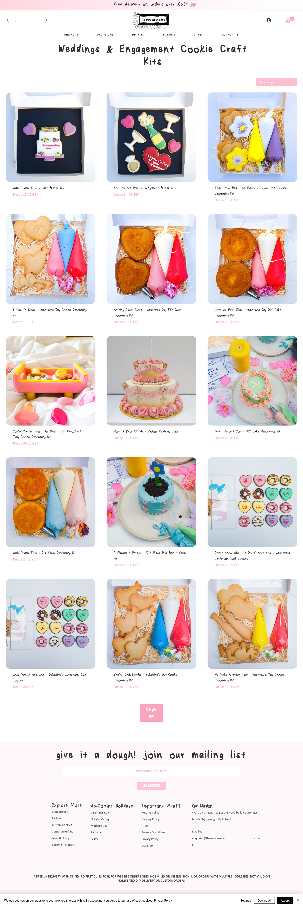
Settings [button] (245, 900)
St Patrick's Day (100, 819)
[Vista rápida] (50, 137)
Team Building (60, 838)
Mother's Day (99, 826)
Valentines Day (100, 812)
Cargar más (151, 713)
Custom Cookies (62, 825)
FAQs (145, 826)
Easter (94, 839)
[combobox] (276, 82)
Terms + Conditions (153, 832)
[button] (105, 35)
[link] (290, 19)
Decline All (264, 900)
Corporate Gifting (62, 831)
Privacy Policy (150, 839)
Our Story (148, 845)
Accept (285, 900)
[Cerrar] (298, 900)
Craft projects (60, 812)
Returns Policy (150, 812)
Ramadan (96, 832)
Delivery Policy (150, 819)
